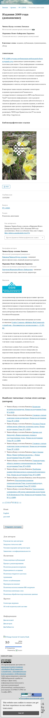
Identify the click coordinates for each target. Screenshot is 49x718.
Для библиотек (8, 627)
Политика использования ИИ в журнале (19, 587)
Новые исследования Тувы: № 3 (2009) (26, 475)
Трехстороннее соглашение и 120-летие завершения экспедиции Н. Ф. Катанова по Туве (26, 492)
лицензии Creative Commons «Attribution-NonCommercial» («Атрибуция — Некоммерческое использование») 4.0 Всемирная (13, 670)
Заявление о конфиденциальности (17, 551)
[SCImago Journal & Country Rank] (16, 637)
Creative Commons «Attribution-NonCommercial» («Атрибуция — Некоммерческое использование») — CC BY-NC (23, 325)
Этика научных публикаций (14, 560)
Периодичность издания (13, 570)
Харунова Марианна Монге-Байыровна (17, 269)
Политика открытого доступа (14, 574)
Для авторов (7, 624)
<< (3, 502)
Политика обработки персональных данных (20, 594)
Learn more (7, 708)
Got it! (21, 713)
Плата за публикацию (11, 580)
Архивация (7, 577)
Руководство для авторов (13, 541)
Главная (5, 7)
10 (15, 502)
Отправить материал (13, 527)
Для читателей (8, 620)
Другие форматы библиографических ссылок (22, 238)
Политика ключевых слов (13, 591)
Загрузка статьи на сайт (12, 544)
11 (17, 502)
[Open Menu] (2, 2)
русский (6, 516)
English (6, 513)
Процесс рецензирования (13, 563)
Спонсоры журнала (10, 603)
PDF (7, 187)
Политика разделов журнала (14, 567)
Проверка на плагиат (11, 584)
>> (20, 502)
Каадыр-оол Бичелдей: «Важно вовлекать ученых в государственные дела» (24, 435)
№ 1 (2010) (22, 7)
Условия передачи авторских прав (16, 548)
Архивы (13, 7)
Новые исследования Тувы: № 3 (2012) (21, 486)
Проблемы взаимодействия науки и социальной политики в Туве (26, 472)
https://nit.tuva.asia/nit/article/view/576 (17, 233)
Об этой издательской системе (15, 606)
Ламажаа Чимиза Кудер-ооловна (14, 257)
